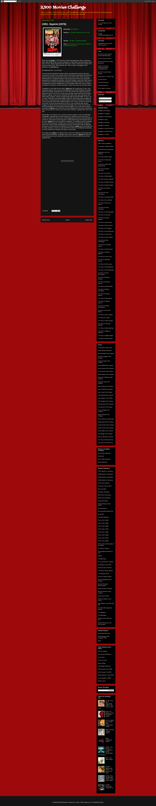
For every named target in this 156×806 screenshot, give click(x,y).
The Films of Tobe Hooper (105, 320)
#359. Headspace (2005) (109, 740)
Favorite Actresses (103, 82)
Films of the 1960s (103, 526)
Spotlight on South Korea (105, 131)
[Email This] (52, 211)
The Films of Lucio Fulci (105, 256)
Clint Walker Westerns (104, 666)
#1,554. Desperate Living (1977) (109, 786)
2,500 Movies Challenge (63, 7)
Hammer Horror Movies (104, 567)
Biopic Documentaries (104, 498)
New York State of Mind (104, 576)
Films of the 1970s (103, 529)
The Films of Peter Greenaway (103, 273)
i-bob (91, 802)
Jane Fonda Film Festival (105, 389)
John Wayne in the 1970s (105, 398)
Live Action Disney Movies (105, 570)
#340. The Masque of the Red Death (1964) (110, 714)
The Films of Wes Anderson (106, 328)
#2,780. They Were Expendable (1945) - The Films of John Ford (105, 704)
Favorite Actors (102, 79)
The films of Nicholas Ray (105, 338)
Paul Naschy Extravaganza (105, 149)
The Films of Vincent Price (105, 442)
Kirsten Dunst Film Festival (105, 404)
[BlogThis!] (54, 211)
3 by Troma (101, 657)
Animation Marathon (104, 492)
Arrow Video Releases (104, 453)
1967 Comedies (102, 651)
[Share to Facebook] (57, 211)
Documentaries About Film (105, 511)
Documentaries (102, 508)
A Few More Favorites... (105, 88)
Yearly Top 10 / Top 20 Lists (106, 76)
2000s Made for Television (105, 480)
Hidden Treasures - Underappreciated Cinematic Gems (103, 67)
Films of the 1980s (103, 532)
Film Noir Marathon (103, 517)
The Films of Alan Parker (105, 157)
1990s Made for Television (105, 477)
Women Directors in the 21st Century (104, 623)
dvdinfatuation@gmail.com (105, 35)
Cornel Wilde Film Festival (105, 365)
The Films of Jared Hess (105, 222)
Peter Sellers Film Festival (105, 431)
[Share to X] (56, 211)
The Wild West (102, 615)
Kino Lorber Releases (104, 459)
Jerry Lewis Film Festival (105, 392)
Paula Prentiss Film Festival (106, 425)
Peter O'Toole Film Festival (105, 428)
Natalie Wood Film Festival (105, 422)
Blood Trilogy (101, 663)
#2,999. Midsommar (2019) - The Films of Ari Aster (109, 769)
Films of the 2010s (103, 538)
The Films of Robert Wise (105, 286)
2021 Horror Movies (103, 483)
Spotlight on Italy (103, 119)
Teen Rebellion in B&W (104, 678)
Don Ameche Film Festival (105, 371)
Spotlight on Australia (104, 110)
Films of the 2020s (103, 541)
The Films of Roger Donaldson (103, 290)
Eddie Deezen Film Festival (106, 374)
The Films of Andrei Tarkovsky (103, 169)
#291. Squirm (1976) (54, 24)
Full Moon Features (103, 548)
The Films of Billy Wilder (105, 176)
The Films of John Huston (105, 237)
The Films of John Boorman (106, 231)
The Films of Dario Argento (105, 179)
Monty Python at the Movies (106, 419)
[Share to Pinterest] (59, 211)
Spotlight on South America (105, 128)
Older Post (88, 220)
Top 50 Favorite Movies (104, 58)
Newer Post (46, 220)
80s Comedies (102, 489)
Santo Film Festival (103, 596)
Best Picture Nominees (104, 495)
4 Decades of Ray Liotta (105, 347)
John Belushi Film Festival (105, 395)
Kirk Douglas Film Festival (105, 401)
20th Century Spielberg (104, 143)
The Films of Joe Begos (105, 228)
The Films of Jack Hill (104, 215)
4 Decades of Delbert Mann (106, 146)
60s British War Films (104, 633)
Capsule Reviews (103, 501)
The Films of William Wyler (105, 335)
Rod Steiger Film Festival (105, 434)
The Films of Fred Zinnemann (103, 193)
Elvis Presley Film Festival (105, 386)
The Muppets (102, 612)
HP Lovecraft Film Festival (105, 561)
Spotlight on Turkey (103, 134)
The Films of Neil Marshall (105, 267)
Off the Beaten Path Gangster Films (103, 637)
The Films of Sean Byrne (105, 298)
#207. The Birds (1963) (109, 758)
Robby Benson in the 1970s (106, 675)
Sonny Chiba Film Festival (105, 436)
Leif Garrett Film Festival (105, 407)
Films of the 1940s (103, 520)
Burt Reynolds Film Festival (106, 353)
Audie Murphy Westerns (105, 350)
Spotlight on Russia (103, 125)
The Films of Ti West (104, 317)
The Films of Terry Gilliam (105, 314)
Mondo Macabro (102, 462)
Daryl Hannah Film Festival (105, 368)
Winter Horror (102, 681)
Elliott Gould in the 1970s (105, 669)
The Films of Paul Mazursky (106, 270)
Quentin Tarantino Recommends (103, 584)
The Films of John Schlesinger (103, 240)
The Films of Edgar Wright (105, 185)
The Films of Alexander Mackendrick (104, 164)
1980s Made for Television (105, 474)
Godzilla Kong (102, 558)
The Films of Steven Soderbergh (104, 306)
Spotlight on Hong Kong (105, 116)
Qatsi (99, 641)
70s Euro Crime (102, 660)
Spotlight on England (104, 113)
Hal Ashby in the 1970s (104, 564)
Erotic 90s (101, 514)
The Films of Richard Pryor (105, 439)
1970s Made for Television (105, 471)
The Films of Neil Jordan (105, 264)
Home (68, 220)
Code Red (101, 456)
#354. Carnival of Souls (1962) (110, 731)
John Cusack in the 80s (104, 672)
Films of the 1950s (103, 523)
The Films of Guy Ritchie (105, 200)
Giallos (100, 556)
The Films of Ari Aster (104, 173)
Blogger (101, 802)
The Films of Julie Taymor (105, 249)
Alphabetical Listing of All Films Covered (105, 44)
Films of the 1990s (103, 535)
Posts (102, 98)
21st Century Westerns (104, 654)
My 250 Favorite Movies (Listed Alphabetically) (105, 54)
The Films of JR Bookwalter (106, 212)
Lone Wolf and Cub (103, 573)
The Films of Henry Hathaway (103, 208)
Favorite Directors (103, 85)
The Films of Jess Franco (105, 225)
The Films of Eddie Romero (106, 182)
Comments (103, 101)
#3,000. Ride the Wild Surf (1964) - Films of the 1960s (110, 778)
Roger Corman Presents (105, 588)
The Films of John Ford (104, 234)
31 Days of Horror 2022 (104, 486)
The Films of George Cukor (106, 197)
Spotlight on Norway (104, 122)
